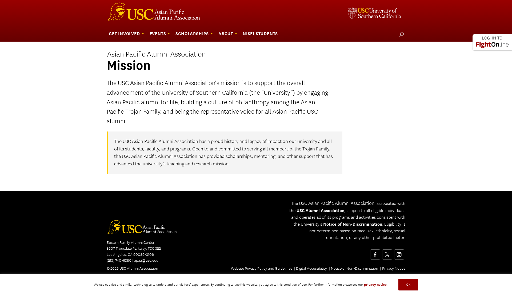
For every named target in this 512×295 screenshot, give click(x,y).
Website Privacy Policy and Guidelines (261, 268)
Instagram (399, 252)
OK (408, 284)
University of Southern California (374, 13)
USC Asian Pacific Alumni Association (145, 228)
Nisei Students (260, 34)
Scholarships (192, 34)
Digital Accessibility (311, 268)
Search (400, 34)
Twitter (387, 252)
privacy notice (375, 284)
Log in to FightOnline (492, 42)
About (225, 34)
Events (158, 34)
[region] (256, 284)
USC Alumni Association (158, 13)
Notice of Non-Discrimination (352, 224)
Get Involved (124, 34)
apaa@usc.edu (146, 260)
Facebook (375, 252)
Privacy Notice (393, 268)
